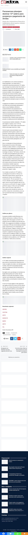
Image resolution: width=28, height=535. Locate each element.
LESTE (4, 315)
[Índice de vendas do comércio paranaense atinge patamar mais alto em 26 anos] (6, 75)
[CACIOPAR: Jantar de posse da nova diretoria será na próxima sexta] (5, 498)
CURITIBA (5, 312)
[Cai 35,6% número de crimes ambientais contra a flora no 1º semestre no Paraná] (5, 526)
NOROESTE (5, 318)
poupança (14, 334)
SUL (3, 327)
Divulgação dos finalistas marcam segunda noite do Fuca (6, 350)
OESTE (4, 324)
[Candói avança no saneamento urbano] (5, 477)
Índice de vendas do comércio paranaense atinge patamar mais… (17, 75)
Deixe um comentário (14, 357)
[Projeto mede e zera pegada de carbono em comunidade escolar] (5, 520)
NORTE (4, 321)
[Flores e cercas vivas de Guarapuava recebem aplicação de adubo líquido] (5, 506)
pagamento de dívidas (7, 334)
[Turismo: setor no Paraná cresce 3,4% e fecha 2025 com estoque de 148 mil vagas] (6, 59)
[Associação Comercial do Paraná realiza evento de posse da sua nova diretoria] (5, 484)
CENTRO (5, 309)
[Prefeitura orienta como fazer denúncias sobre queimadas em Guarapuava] (5, 513)
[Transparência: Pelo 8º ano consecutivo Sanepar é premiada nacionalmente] (5, 491)
